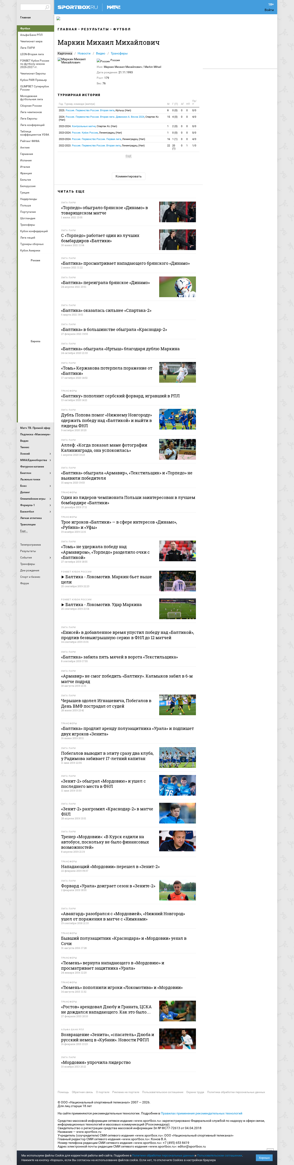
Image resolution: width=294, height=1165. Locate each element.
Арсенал (25, 349)
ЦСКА (36, 330)
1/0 (194, 145)
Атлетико (36, 349)
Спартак (36, 318)
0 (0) (175, 110)
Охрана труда (195, 1092)
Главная (25, 17)
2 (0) (175, 126)
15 (168, 116)
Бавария (47, 349)
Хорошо (264, 1157)
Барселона (25, 361)
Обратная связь (82, 1092)
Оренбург (25, 305)
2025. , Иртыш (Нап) (95, 110)
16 (168, 139)
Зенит (47, 280)
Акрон (25, 268)
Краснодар (25, 293)
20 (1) (173, 147)
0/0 (194, 110)
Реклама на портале (125, 1092)
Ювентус (36, 411)
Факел (47, 318)
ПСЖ (47, 386)
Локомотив (47, 293)
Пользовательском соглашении (219, 1155)
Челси (47, 398)
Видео (100, 53)
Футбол (25, 28)
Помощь (63, 1092)
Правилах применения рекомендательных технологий (201, 1113)
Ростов (36, 305)
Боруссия (36, 361)
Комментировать (129, 176)
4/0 (194, 116)
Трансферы (119, 53)
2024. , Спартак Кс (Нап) (109, 118)
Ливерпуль (25, 374)
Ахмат (36, 268)
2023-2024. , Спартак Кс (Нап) (88, 126)
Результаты (95, 29)
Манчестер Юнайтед (47, 374)
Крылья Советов (36, 293)
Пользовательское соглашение (162, 1092)
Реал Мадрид (25, 398)
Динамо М (36, 280)
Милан (25, 386)
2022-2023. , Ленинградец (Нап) (102, 145)
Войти (269, 10)
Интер (47, 361)
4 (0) (175, 116)
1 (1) (175, 139)
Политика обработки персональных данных (236, 1092)
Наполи (36, 386)
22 (168, 145)
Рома (36, 398)
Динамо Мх (25, 280)
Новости (84, 53)
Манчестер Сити (36, 374)
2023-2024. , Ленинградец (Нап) (90, 132)
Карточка (65, 53)
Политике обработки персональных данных (163, 1155)
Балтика (47, 268)
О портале (102, 1092)
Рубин (25, 318)
